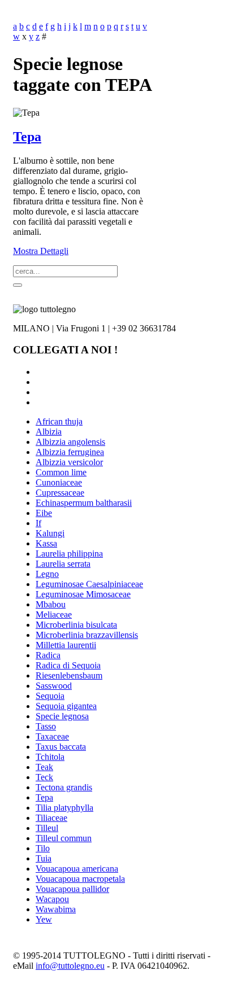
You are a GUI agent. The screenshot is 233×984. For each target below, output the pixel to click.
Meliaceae (54, 614)
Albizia (49, 431)
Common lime (61, 472)
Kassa (46, 543)
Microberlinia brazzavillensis (87, 635)
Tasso (46, 726)
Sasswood (54, 685)
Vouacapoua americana (77, 868)
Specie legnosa (62, 716)
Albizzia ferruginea (70, 452)
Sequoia (50, 696)
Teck (44, 777)
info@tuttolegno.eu (70, 965)
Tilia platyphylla (64, 807)
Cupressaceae (60, 492)
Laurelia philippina (69, 553)
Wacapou (52, 899)
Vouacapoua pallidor (72, 889)
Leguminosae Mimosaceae (83, 594)
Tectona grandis (64, 787)
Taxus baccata (61, 746)
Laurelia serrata (63, 563)
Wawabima (56, 909)
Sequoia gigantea (66, 706)
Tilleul (47, 828)
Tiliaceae (51, 818)
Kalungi (50, 533)
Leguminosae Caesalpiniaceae (89, 584)
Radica (48, 655)
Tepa (27, 136)
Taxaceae (52, 736)
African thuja (59, 421)
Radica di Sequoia (68, 665)
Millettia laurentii (66, 645)
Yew (44, 919)
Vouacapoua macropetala (80, 879)
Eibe (44, 513)
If (38, 523)
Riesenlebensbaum (69, 675)
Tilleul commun (64, 838)
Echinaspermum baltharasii (84, 503)
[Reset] (17, 285)
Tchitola (50, 757)
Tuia (43, 858)
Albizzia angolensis (70, 442)
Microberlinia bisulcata (76, 624)
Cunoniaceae (59, 482)
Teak (44, 767)
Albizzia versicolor (69, 462)
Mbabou (51, 604)
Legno (47, 574)
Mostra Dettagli (40, 251)
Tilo (43, 848)
